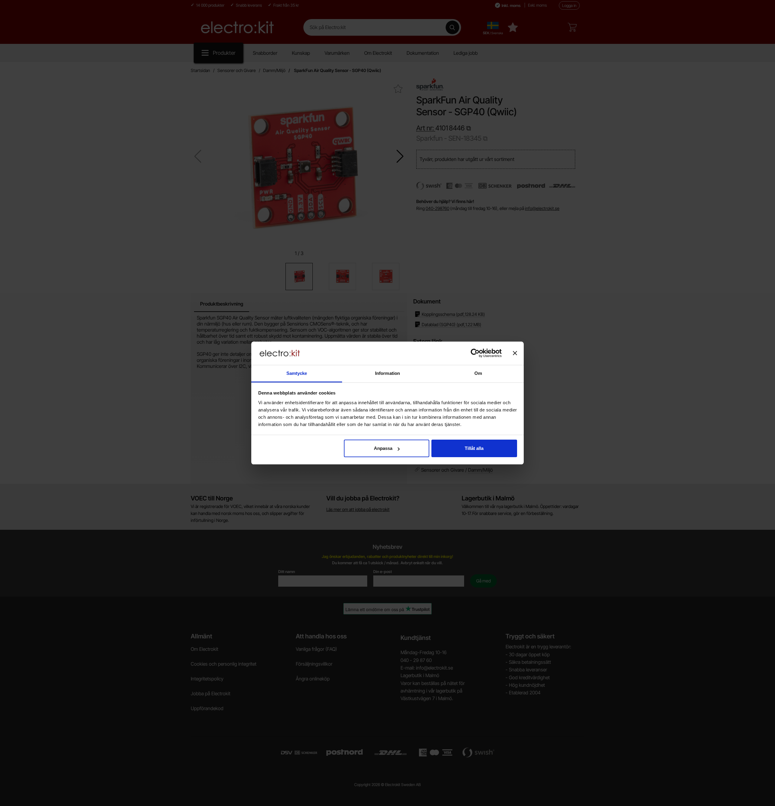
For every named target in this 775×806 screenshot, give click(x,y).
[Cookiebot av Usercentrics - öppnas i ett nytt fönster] (475, 353)
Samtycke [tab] (296, 373)
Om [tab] (478, 373)
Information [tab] (387, 373)
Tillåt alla (474, 448)
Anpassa (383, 448)
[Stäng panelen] (515, 353)
